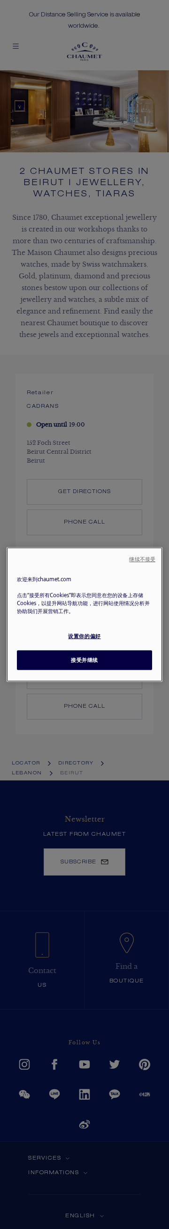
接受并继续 (84, 660)
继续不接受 (142, 559)
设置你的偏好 (84, 636)
